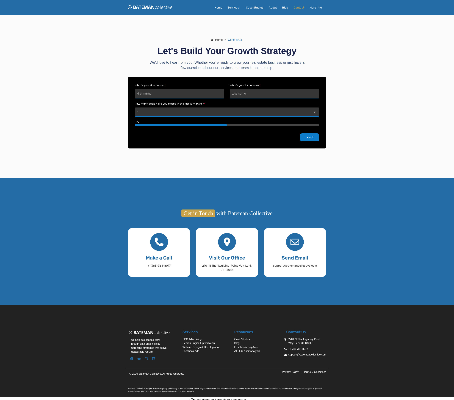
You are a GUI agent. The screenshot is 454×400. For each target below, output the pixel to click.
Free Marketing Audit (246, 347)
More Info (315, 7)
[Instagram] (146, 358)
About (273, 7)
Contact (299, 7)
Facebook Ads (190, 350)
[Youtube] (139, 358)
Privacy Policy (290, 371)
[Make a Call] (159, 242)
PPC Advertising (191, 339)
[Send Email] (295, 242)
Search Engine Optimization (198, 342)
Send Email (295, 258)
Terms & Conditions (315, 371)
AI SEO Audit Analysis (247, 350)
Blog (285, 7)
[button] (234, 8)
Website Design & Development (200, 347)
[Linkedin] (153, 358)
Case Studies (254, 7)
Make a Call (159, 258)
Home (218, 7)
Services (233, 7)
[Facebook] (132, 358)
